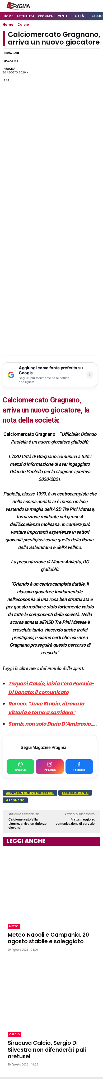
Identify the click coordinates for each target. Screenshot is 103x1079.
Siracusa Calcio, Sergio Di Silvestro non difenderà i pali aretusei (47, 1049)
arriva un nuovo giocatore (30, 793)
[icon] (82, 6)
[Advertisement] (51, 301)
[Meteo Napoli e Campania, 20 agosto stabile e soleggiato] (51, 884)
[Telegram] (70, 67)
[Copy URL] (82, 67)
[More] (94, 67)
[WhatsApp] (46, 67)
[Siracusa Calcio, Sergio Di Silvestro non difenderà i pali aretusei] (51, 992)
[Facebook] (34, 67)
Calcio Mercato (75, 793)
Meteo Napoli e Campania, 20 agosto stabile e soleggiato (48, 938)
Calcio (23, 24)
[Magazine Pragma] (18, 6)
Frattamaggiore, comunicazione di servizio (75, 821)
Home (8, 24)
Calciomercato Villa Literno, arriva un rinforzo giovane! (27, 823)
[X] (58, 67)
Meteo (13, 926)
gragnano (15, 800)
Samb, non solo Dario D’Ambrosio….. (52, 723)
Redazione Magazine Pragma (11, 61)
